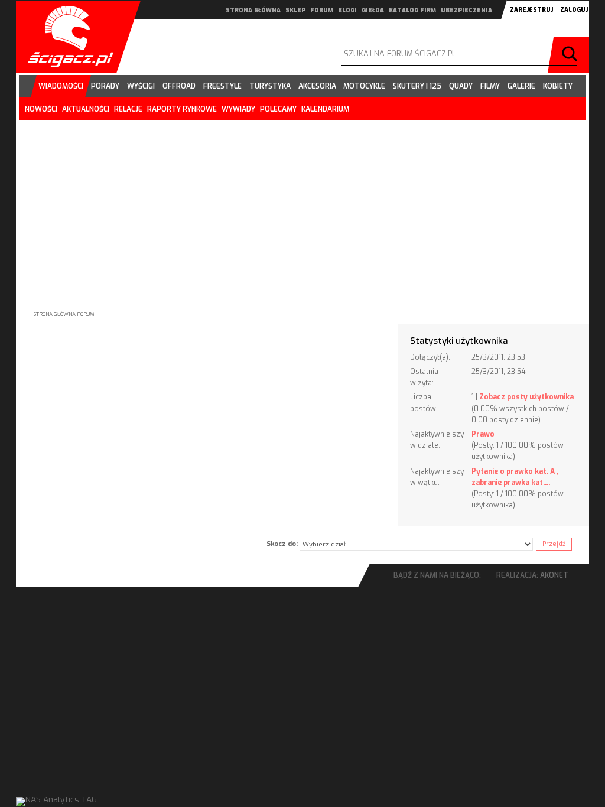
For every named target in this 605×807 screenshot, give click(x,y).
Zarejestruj (531, 10)
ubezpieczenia (466, 10)
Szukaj (571, 55)
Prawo (483, 434)
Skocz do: (282, 543)
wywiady (238, 109)
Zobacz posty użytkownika (526, 397)
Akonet (554, 575)
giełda (373, 10)
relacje (128, 109)
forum (321, 10)
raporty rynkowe (182, 109)
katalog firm (412, 10)
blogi (347, 10)
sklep (295, 10)
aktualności (85, 109)
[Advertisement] (302, 205)
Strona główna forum (64, 314)
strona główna (253, 10)
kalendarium (325, 109)
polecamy (278, 109)
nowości (41, 109)
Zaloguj (574, 10)
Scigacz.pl (66, 37)
